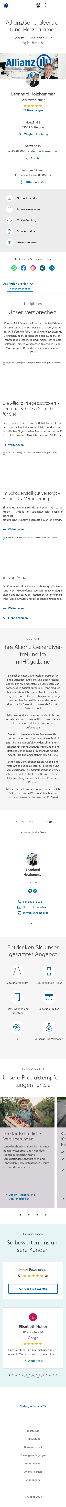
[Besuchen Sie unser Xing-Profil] (42, 268)
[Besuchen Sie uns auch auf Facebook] (23, 268)
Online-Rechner (33, 1472)
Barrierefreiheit (33, 1447)
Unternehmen (33, 1463)
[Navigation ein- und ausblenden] (61, 5)
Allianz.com (33, 1480)
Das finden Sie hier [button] (15, 284)
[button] (33, 79)
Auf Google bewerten (33, 1289)
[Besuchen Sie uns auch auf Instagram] (33, 268)
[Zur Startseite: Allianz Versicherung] (5, 5)
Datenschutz (33, 1439)
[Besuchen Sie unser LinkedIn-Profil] (52, 268)
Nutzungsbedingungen (33, 1455)
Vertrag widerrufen (31, 1406)
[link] (21, 220)
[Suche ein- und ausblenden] (46, 5)
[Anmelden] (53, 5)
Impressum (33, 1431)
